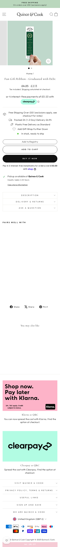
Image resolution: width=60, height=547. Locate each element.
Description (30, 195)
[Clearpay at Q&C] (30, 446)
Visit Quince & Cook (29, 483)
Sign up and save (29, 505)
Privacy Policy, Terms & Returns (29, 490)
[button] (30, 544)
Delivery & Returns (30, 201)
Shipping (26, 89)
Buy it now (30, 158)
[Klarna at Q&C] (30, 395)
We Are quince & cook (29, 512)
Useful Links (29, 497)
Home (29, 73)
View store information (18, 185)
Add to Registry (30, 141)
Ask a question (30, 208)
